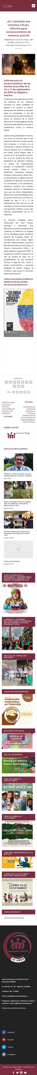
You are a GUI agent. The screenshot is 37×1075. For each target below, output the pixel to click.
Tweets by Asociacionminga (14, 918)
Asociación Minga (22, 39)
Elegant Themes (17, 1067)
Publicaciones (20, 45)
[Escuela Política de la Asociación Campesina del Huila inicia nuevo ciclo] (18, 520)
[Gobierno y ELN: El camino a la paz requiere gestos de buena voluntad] (18, 462)
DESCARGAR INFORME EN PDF (15, 285)
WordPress (18, 1069)
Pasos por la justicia (12, 561)
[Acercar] (25, 332)
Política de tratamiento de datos (14, 1008)
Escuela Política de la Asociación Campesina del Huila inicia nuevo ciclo (17, 533)
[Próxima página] (9, 332)
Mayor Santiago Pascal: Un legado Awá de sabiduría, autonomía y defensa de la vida (17, 503)
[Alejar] (22, 332)
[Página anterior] (6, 332)
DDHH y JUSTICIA (22, 42)
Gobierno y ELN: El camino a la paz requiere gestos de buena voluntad (18, 475)
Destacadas (10, 45)
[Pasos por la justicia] (18, 549)
